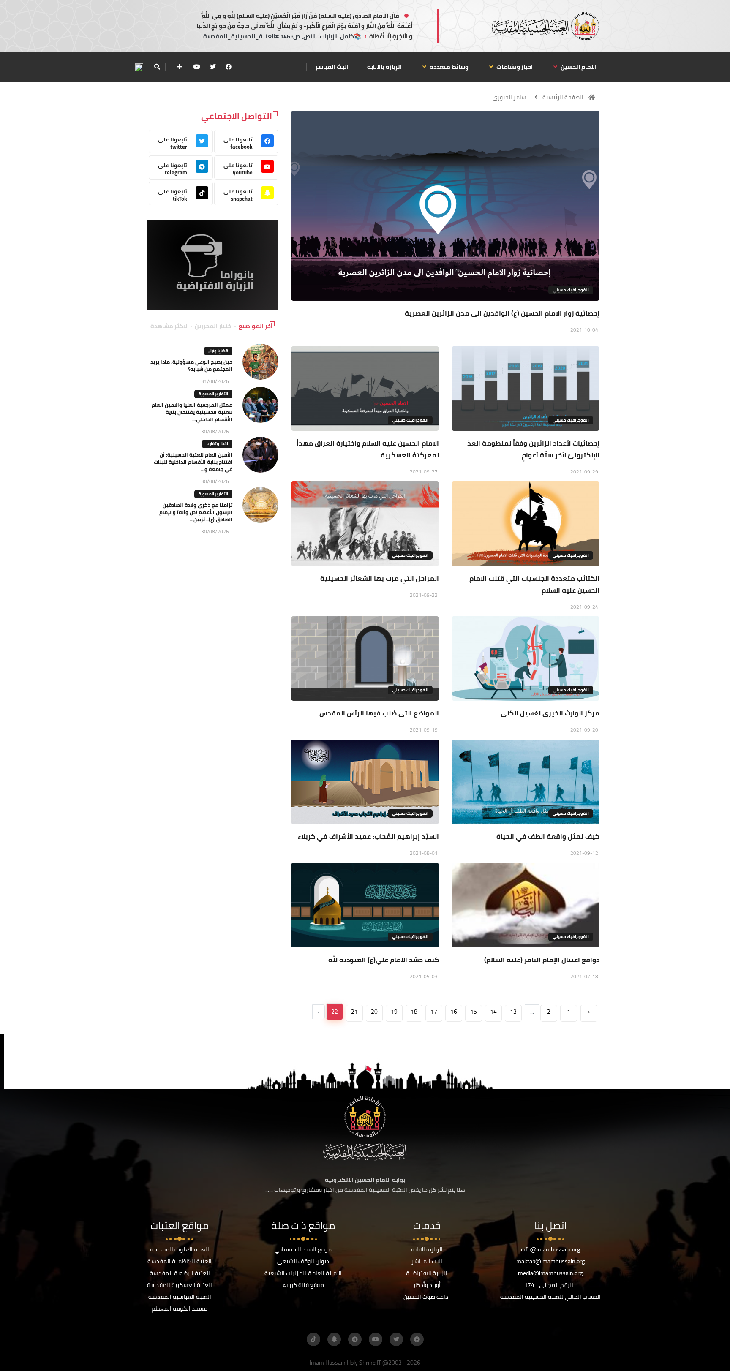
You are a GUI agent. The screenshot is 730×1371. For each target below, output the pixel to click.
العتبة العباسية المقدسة (179, 1296)
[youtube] (196, 66)
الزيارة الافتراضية (426, 1273)
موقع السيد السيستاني (303, 1249)
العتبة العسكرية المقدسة (179, 1284)
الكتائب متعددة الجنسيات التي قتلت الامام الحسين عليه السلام (534, 584)
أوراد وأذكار (427, 1284)
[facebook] (228, 66)
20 (374, 1011)
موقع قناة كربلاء (303, 1284)
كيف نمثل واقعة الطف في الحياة (547, 836)
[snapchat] (334, 1339)
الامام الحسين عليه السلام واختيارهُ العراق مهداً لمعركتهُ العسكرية (368, 449)
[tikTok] (313, 1339)
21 (354, 1011)
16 (453, 1011)
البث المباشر (332, 66)
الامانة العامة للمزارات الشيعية (303, 1273)
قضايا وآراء (218, 351)
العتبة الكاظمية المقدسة (179, 1261)
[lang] (139, 67)
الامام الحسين (578, 66)
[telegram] (355, 1339)
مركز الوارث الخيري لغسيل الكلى (550, 713)
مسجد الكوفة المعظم (179, 1308)
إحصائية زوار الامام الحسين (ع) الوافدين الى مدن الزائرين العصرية (502, 313)
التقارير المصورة (213, 394)
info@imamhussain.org (550, 1249)
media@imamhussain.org (550, 1273)
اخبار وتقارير (217, 444)
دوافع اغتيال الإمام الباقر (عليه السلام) (541, 959)
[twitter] (213, 66)
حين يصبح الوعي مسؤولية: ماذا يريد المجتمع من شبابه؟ (191, 365)
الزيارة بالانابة (384, 66)
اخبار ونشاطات (514, 66)
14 (493, 1011)
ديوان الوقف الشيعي (303, 1261)
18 (414, 1011)
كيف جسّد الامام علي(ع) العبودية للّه (383, 959)
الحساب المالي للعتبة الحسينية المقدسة (550, 1296)
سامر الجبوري (509, 97)
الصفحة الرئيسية (562, 97)
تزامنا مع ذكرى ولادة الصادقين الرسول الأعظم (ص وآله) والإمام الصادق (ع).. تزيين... (195, 512)
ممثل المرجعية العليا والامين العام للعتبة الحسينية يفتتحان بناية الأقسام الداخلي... (192, 412)
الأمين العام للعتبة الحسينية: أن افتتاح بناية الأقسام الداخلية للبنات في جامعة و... (193, 462)
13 (513, 1011)
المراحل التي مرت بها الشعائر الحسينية (379, 578)
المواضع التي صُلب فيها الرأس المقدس (379, 713)
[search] (157, 67)
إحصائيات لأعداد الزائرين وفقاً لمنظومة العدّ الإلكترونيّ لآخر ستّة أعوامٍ (533, 449)
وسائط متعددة (448, 66)
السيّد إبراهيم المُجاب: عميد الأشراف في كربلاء (368, 836)
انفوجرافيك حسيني (571, 290)
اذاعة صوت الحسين (426, 1296)
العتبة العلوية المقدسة (179, 1249)
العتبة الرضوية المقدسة (180, 1273)
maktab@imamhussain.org (550, 1261)
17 (433, 1011)
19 (394, 1011)
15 (473, 1011)
